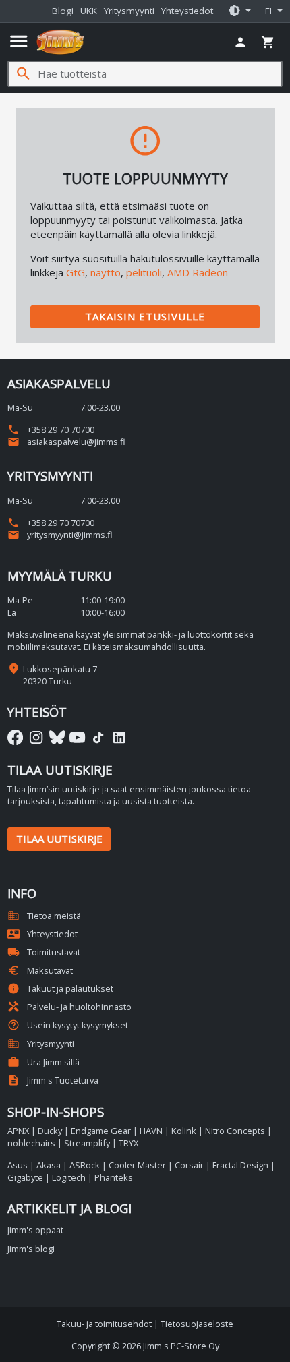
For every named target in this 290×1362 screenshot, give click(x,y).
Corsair (189, 1165)
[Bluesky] (57, 737)
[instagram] (36, 737)
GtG (75, 272)
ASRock (84, 1165)
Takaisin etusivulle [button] (145, 316)
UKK (88, 11)
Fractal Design (240, 1165)
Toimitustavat (43, 952)
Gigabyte (25, 1177)
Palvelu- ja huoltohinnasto (69, 1007)
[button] (239, 11)
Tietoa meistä (44, 916)
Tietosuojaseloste (197, 1323)
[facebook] (15, 737)
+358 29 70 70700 (50, 429)
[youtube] (77, 737)
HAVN (151, 1131)
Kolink (183, 1131)
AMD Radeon (197, 272)
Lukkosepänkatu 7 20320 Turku (60, 675)
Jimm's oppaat (35, 1230)
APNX (18, 1131)
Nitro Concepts (235, 1131)
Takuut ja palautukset (60, 988)
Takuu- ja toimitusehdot (104, 1323)
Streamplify (87, 1143)
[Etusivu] (60, 42)
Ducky (50, 1131)
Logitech (69, 1177)
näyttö (105, 272)
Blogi (63, 11)
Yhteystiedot (187, 11)
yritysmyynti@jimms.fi (60, 535)
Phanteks (113, 1177)
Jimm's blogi (31, 1249)
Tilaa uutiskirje (59, 839)
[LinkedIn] (119, 737)
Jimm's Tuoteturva (52, 1080)
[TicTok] (98, 737)
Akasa (48, 1165)
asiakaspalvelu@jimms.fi (66, 442)
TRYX (128, 1143)
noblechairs (31, 1143)
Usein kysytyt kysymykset (67, 1025)
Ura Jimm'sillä (43, 1062)
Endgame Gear (101, 1131)
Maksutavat (40, 970)
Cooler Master (137, 1165)
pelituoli (144, 272)
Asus (17, 1165)
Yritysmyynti (129, 11)
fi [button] (269, 11)
